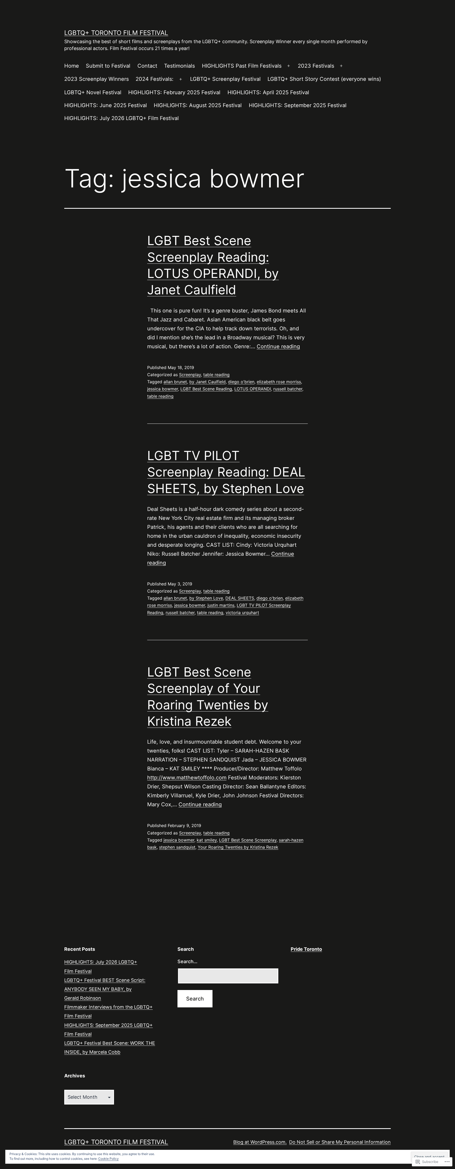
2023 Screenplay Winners (96, 79)
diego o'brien (241, 381)
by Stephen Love (206, 598)
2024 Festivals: (155, 79)
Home (71, 66)
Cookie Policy (108, 1159)
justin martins (220, 605)
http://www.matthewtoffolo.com (186, 777)
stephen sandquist (177, 847)
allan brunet (175, 381)
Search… (187, 961)
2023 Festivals (316, 66)
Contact (147, 66)
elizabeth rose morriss (279, 381)
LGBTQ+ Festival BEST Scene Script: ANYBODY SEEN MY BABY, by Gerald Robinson (104, 989)
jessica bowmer (162, 388)
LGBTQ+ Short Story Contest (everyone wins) (324, 79)
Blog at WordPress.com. (260, 1142)
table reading (216, 374)
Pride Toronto (306, 949)
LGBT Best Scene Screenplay (247, 840)
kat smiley (207, 840)
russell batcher (287, 388)
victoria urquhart (242, 612)
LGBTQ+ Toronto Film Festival (116, 33)
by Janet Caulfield (207, 381)
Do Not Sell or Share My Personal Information (340, 1142)
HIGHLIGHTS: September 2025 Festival (298, 105)
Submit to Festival (108, 66)
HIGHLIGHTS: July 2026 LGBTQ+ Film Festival (121, 118)
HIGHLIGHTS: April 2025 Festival (268, 92)
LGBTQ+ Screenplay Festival (225, 79)
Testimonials (179, 66)
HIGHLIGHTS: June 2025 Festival (105, 105)
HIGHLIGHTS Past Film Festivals (241, 66)
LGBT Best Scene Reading (206, 388)
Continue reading (278, 346)
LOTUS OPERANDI (252, 388)
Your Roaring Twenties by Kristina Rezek (238, 847)
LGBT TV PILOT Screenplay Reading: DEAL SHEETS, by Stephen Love (226, 472)
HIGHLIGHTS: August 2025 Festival (198, 105)
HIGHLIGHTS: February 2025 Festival (174, 92)
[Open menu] (288, 66)
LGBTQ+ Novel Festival (92, 92)
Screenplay (190, 374)
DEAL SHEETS (239, 598)
